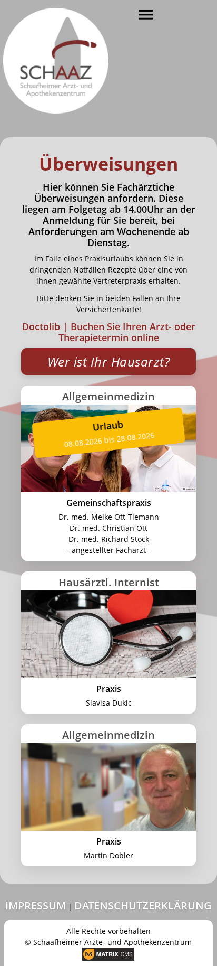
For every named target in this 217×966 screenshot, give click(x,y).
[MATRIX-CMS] (108, 954)
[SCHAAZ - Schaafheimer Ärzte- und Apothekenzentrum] (55, 57)
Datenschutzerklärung (143, 905)
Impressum (35, 905)
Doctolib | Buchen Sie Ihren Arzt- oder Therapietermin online (108, 332)
